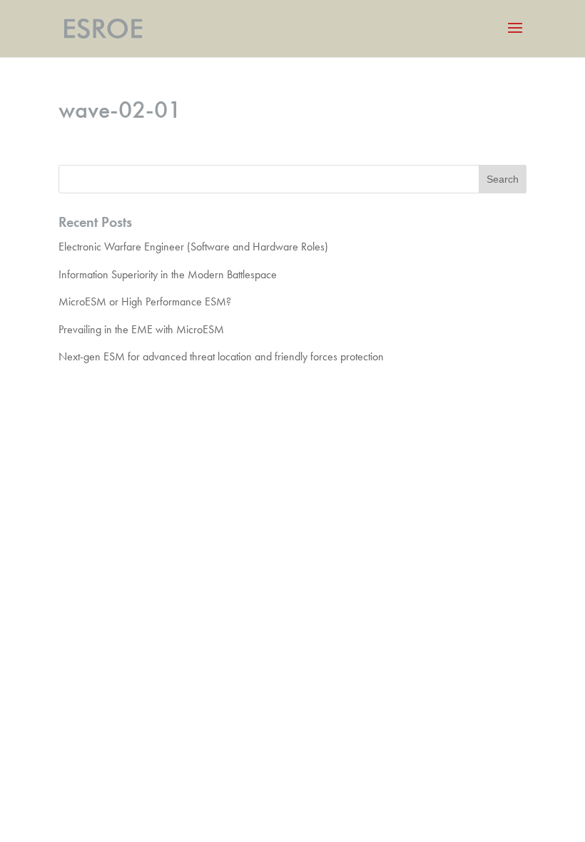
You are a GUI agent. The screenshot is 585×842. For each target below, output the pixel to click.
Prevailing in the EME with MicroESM (141, 329)
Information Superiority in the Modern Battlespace (167, 274)
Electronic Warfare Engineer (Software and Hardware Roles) (193, 246)
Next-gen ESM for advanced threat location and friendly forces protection (221, 356)
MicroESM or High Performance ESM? (144, 301)
